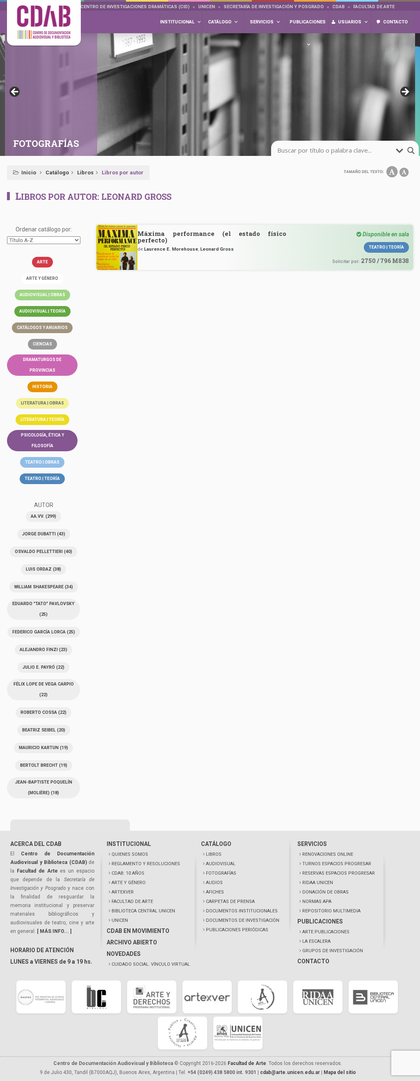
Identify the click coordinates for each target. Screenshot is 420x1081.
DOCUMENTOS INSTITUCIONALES (242, 911)
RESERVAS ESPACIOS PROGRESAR (338, 873)
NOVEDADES (124, 954)
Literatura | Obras (42, 403)
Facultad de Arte (374, 6)
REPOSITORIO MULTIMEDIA (331, 911)
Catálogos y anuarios (42, 327)
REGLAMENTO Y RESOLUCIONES (146, 863)
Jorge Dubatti (43, 534)
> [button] (405, 92)
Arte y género (42, 278)
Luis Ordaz (43, 569)
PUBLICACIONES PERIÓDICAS (237, 929)
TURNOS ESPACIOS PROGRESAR (336, 863)
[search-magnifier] (411, 150)
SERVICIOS (312, 844)
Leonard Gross (217, 249)
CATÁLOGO (216, 844)
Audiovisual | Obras (42, 295)
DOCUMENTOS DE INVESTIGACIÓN (242, 920)
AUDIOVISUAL (220, 863)
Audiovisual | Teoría (42, 311)
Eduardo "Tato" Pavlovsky (43, 609)
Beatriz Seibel (43, 730)
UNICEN (206, 6)
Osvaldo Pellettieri (43, 551)
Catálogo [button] (219, 22)
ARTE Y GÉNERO (129, 882)
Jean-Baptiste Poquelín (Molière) (43, 787)
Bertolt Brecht (43, 765)
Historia (42, 386)
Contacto (395, 22)
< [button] (15, 92)
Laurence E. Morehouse (171, 249)
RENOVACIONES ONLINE (327, 854)
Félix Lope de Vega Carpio (44, 689)
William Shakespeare (43, 587)
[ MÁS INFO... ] (54, 931)
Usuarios (349, 22)
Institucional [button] (177, 22)
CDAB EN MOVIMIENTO (138, 931)
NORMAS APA (316, 901)
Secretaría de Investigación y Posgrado (274, 6)
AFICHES (215, 892)
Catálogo (57, 172)
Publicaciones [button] (308, 22)
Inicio (28, 172)
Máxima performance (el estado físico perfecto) (211, 236)
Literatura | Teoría (42, 419)
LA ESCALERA (316, 941)
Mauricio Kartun (43, 747)
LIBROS (213, 854)
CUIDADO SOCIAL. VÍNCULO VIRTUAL (151, 964)
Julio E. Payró (43, 667)
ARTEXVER (123, 892)
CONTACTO (313, 961)
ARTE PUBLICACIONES (325, 932)
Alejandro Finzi (43, 649)
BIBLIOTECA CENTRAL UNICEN (143, 911)
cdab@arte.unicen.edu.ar (290, 1072)
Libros (85, 172)
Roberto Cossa (43, 712)
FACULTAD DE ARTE (132, 901)
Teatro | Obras (42, 462)
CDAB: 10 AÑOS (128, 873)
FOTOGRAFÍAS (221, 873)
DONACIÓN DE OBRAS (325, 892)
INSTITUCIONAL (129, 844)
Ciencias (42, 344)
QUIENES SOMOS (130, 854)
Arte (42, 262)
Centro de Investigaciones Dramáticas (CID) (134, 6)
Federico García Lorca (43, 632)
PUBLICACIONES (320, 921)
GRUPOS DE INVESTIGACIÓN (332, 950)
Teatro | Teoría (42, 478)
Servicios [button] (262, 22)
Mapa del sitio (340, 1072)
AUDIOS (214, 882)
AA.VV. (43, 516)
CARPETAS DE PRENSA (230, 901)
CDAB (338, 6)
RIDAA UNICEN (317, 882)
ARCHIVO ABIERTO (132, 942)
